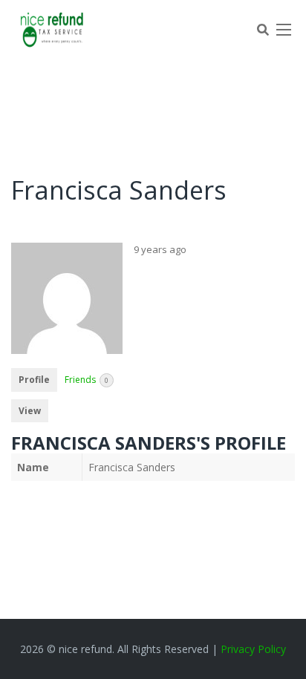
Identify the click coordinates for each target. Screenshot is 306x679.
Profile (34, 379)
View (30, 410)
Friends (86, 379)
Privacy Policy (253, 649)
